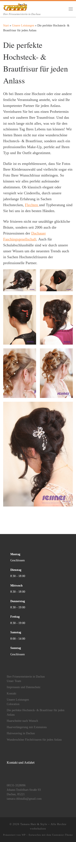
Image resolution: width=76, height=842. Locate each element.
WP (24, 835)
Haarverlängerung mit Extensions (27, 727)
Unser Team (14, 681)
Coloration (13, 704)
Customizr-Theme (62, 835)
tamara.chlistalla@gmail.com (24, 798)
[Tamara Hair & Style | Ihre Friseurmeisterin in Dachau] (15, 6)
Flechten (32, 205)
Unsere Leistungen (23, 25)
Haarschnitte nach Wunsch (22, 720)
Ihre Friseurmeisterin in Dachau (26, 676)
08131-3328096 (16, 785)
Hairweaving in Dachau (21, 733)
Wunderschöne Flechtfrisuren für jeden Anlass (34, 739)
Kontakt (11, 693)
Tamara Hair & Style (33, 824)
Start (6, 25)
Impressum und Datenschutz (23, 687)
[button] (19, 280)
